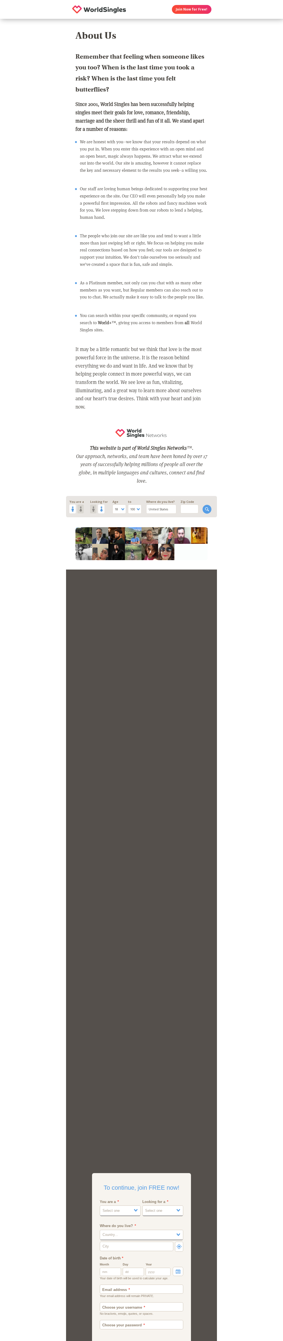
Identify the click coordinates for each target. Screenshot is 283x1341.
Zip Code (187, 502)
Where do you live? (160, 502)
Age (115, 502)
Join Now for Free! (191, 9)
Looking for (99, 502)
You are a (76, 502)
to (129, 502)
